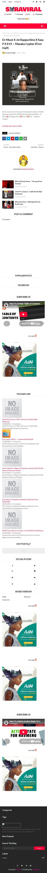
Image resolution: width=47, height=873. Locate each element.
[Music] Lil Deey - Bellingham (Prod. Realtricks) (27, 203)
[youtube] (34, 584)
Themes (18, 869)
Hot (28, 14)
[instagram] (40, 2)
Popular (19, 14)
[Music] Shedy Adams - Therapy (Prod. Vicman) (28, 182)
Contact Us (17, 2)
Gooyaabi (36, 869)
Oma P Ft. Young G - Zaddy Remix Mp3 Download (28, 193)
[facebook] (33, 2)
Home (4, 2)
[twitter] (36, 2)
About (10, 2)
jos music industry (13, 33)
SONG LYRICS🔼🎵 (23, 19)
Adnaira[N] (31, 336)
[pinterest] (44, 2)
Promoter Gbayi (10, 53)
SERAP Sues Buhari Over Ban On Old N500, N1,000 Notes (23, 531)
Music (23, 858)
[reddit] (34, 571)
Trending (38, 14)
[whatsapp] (12, 571)
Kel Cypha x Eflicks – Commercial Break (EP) (17, 439)
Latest (9, 14)
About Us (27, 597)
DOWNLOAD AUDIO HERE (12, 126)
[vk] (34, 577)
